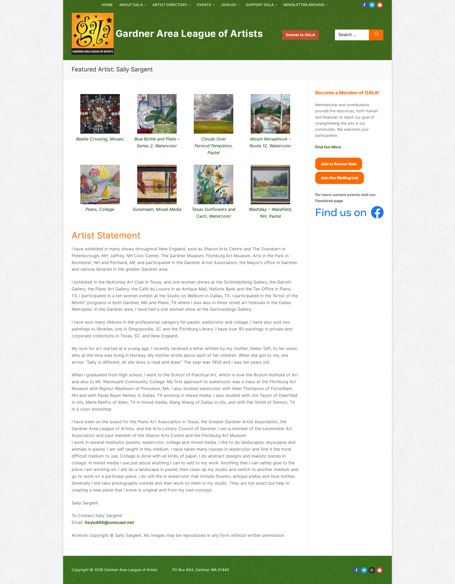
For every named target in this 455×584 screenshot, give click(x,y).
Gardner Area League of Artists (189, 33)
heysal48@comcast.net (109, 522)
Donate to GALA (300, 35)
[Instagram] (372, 570)
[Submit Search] (376, 35)
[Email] (380, 5)
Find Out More (328, 147)
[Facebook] (364, 5)
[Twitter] (372, 5)
